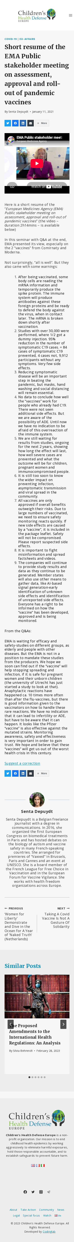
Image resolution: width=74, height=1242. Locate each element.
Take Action (28, 1210)
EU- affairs (27, 39)
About (13, 1210)
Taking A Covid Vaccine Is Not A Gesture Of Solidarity (55, 918)
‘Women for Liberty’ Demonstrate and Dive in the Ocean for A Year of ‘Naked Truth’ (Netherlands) (19, 924)
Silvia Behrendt (23, 1050)
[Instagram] (41, 1191)
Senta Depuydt (18, 111)
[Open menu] (70, 15)
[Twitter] (33, 1191)
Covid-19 (11, 39)
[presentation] (37, 996)
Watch (47, 1215)
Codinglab (49, 1231)
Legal (16, 1215)
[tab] (29, 1077)
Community (46, 1210)
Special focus (31, 1215)
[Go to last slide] (11, 1024)
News (60, 1210)
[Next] (63, 1024)
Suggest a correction (22, 763)
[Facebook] (25, 1191)
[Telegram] (48, 1191)
